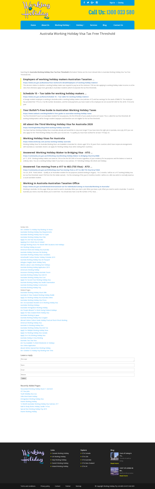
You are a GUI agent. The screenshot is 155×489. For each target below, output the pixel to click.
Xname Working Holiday (29, 401)
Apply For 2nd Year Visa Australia (32, 240)
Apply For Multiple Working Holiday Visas (34, 330)
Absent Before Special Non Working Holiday (36, 348)
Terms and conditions (28, 486)
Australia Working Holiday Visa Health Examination (38, 282)
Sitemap (78, 486)
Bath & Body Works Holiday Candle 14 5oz (35, 406)
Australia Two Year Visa (29, 340)
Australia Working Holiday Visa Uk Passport (35, 260)
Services (93, 25)
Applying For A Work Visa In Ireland (32, 242)
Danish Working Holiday (60, 463)
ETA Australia (86, 460)
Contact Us (118, 25)
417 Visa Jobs (25, 391)
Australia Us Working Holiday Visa (32, 325)
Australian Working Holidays (30, 305)
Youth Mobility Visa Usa (29, 394)
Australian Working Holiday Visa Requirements (36, 232)
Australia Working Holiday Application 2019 (35, 267)
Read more (115, 463)
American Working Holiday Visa (31, 323)
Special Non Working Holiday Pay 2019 (34, 409)
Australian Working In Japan (30, 315)
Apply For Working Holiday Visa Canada (34, 333)
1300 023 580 (120, 12)
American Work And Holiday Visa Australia (35, 250)
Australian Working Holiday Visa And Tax (34, 328)
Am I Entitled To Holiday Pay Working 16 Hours (37, 230)
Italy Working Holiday (59, 460)
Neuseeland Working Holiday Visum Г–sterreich (37, 389)
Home (33, 25)
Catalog (120, 2)
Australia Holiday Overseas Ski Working (34, 252)
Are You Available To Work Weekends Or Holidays (38, 343)
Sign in (112, 2)
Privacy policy (45, 486)
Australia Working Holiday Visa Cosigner (34, 318)
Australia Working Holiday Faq (31, 287)
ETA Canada (86, 453)
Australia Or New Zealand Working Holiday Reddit (37, 295)
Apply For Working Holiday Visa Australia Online (37, 298)
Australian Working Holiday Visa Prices (33, 300)
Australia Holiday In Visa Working (32, 338)
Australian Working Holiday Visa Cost (33, 277)
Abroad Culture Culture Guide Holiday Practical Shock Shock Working (44, 320)
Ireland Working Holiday (60, 466)
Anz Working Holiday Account (31, 247)
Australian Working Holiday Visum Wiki (33, 292)
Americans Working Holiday (30, 270)
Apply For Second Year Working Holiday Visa (36, 280)
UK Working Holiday (59, 457)
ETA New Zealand (88, 463)
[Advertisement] (77, 53)
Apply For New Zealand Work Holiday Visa (35, 313)
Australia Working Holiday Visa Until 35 (34, 275)
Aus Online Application (28, 345)
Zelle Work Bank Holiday (29, 396)
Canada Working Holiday (60, 453)
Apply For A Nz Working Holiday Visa (33, 335)
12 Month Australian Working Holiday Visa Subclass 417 (39, 404)
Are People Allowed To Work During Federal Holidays (39, 310)
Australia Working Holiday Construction (34, 285)
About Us (45, 25)
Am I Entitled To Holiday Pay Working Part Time (37, 351)
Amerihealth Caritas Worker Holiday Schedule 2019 (38, 257)
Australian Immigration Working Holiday (34, 308)
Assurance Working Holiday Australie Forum (35, 272)
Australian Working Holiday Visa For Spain (35, 235)
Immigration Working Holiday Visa (32, 399)
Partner (68, 486)
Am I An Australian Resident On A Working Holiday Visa (39, 303)
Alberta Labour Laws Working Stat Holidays (35, 265)
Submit (23, 378)
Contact (57, 486)
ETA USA (85, 457)
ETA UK (84, 466)
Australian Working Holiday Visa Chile (33, 237)
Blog (105, 25)
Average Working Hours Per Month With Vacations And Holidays (42, 245)
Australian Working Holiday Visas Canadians (35, 255)
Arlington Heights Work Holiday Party (33, 262)
